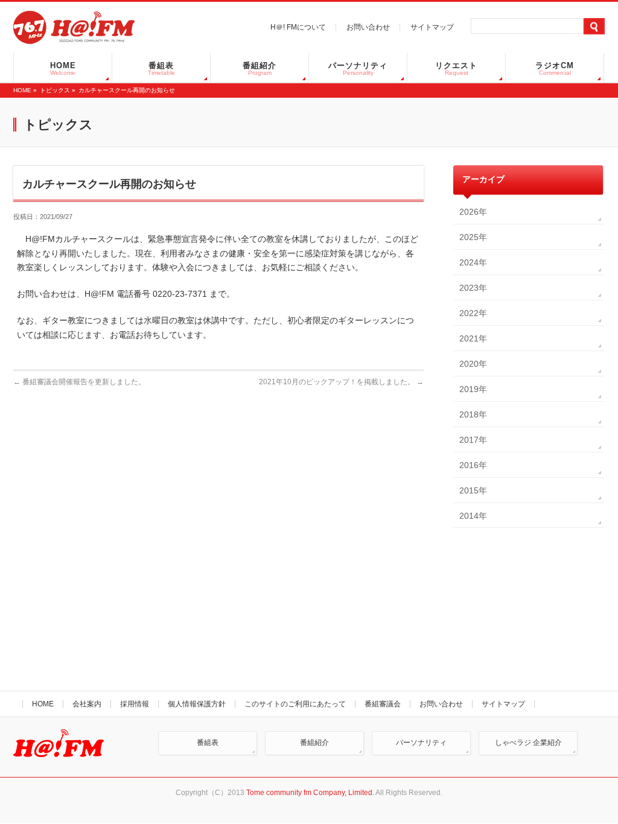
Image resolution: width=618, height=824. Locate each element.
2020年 (473, 364)
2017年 (473, 440)
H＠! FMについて (298, 27)
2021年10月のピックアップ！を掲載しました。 (341, 382)
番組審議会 (383, 704)
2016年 (473, 465)
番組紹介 (314, 742)
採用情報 (134, 704)
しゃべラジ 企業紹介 (528, 742)
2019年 (473, 389)
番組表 (207, 742)
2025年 (473, 237)
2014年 (473, 516)
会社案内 (86, 704)
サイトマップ (432, 27)
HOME (22, 90)
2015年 (473, 490)
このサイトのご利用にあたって (295, 704)
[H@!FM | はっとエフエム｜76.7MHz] (74, 30)
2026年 (473, 212)
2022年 (473, 313)
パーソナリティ (421, 742)
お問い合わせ (368, 27)
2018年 (473, 414)
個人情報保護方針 (197, 704)
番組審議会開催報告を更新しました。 (83, 382)
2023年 (473, 288)
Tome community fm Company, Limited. (310, 792)
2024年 (473, 262)
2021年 (473, 338)
